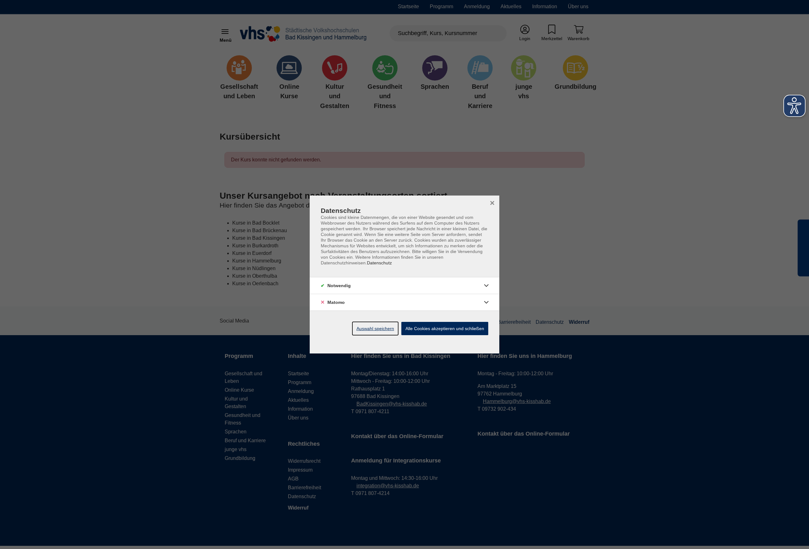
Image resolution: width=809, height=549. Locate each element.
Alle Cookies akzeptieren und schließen (444, 328)
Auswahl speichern (375, 328)
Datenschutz (379, 262)
